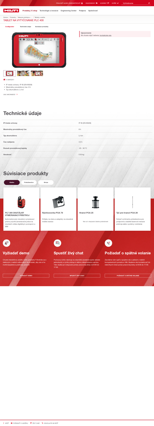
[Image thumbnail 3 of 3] (37, 73)
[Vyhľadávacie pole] (149, 3)
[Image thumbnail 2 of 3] (23, 73)
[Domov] (11, 10)
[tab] (9, 27)
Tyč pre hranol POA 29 (127, 212)
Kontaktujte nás (105, 35)
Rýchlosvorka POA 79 (52, 212)
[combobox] (136, 3)
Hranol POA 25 (86, 212)
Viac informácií (9, 94)
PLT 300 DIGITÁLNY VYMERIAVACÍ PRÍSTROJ (17, 213)
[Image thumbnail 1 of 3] (9, 73)
